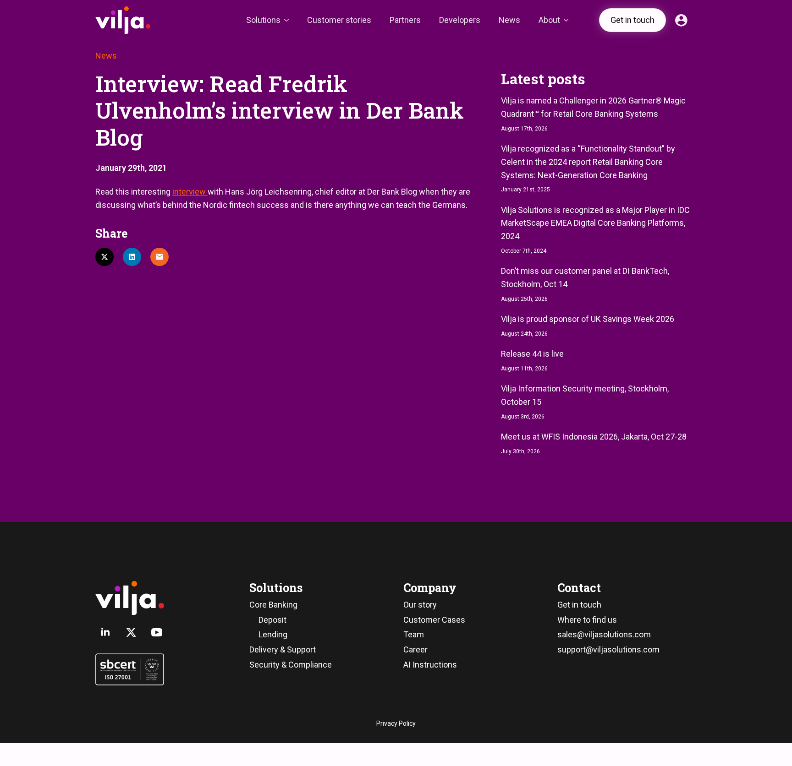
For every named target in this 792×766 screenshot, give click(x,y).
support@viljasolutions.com (608, 649)
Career (415, 649)
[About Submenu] (569, 20)
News (509, 20)
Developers (459, 20)
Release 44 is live (532, 354)
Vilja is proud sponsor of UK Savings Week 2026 (587, 319)
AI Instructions (430, 664)
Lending (272, 634)
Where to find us (587, 620)
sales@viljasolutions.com (604, 634)
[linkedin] (105, 632)
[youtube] (157, 632)
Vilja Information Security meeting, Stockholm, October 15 (585, 395)
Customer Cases (434, 620)
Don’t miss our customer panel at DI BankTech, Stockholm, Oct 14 (585, 277)
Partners (405, 20)
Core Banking (273, 604)
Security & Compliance (290, 664)
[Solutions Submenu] (289, 20)
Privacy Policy (396, 723)
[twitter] (131, 632)
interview (190, 191)
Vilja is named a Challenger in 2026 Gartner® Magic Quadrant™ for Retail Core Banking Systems (593, 107)
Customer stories (339, 20)
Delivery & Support (282, 649)
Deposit (272, 620)
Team (413, 634)
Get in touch (579, 604)
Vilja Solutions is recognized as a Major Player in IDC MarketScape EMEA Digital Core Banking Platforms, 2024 (595, 223)
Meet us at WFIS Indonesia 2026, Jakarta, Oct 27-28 (594, 436)
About (549, 20)
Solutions (263, 20)
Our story (420, 604)
